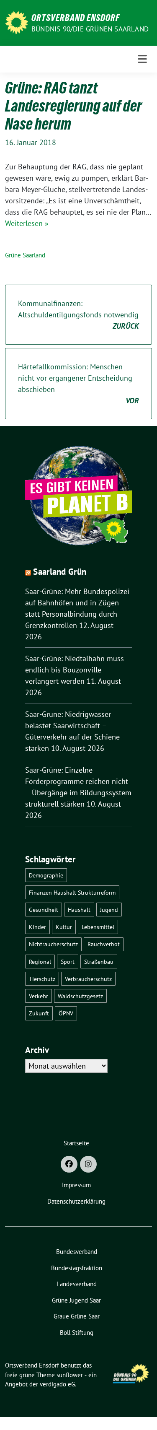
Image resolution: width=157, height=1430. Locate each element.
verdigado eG (57, 1384)
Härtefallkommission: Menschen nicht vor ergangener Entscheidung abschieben (78, 383)
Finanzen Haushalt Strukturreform (72, 892)
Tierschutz (42, 979)
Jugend (109, 910)
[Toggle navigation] (142, 59)
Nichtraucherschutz (53, 944)
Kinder (37, 927)
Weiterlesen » (27, 223)
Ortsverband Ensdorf (75, 17)
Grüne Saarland (25, 255)
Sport (68, 961)
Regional (40, 961)
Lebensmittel (98, 927)
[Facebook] (69, 1164)
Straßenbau (98, 961)
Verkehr (38, 996)
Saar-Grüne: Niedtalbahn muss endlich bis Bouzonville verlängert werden (74, 670)
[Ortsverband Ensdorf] (16, 22)
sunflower (70, 1375)
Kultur (64, 927)
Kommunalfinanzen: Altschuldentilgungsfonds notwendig (78, 314)
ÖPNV (66, 1013)
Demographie (46, 875)
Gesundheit (43, 910)
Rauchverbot (104, 944)
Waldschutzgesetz (80, 996)
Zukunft (39, 1013)
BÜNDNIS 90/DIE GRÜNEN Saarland (90, 29)
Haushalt (79, 910)
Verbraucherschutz (88, 979)
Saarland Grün (59, 571)
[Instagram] (88, 1164)
